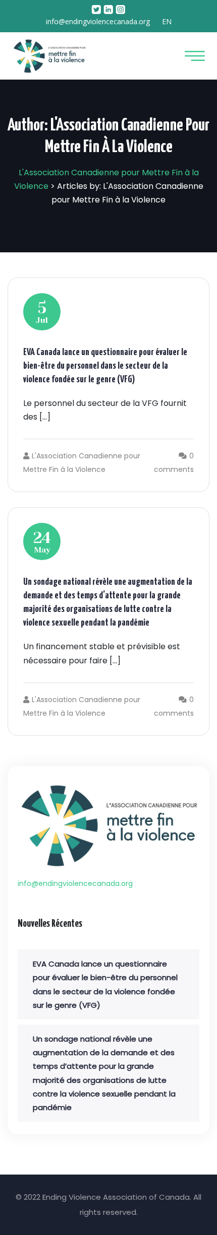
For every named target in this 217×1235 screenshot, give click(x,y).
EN (167, 21)
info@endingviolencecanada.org (98, 21)
